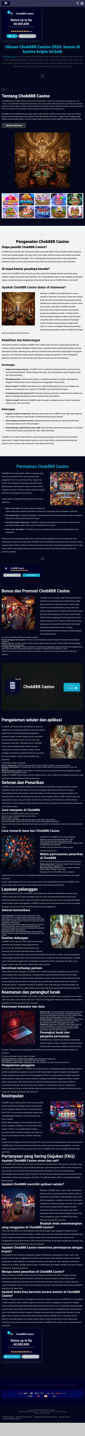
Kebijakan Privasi (8, 1417)
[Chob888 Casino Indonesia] (6, 3)
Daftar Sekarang (31, 575)
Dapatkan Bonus (28, 36)
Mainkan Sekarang (14, 125)
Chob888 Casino (25, 13)
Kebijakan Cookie (64, 1417)
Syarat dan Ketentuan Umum (11, 1418)
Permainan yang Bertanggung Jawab (45, 1417)
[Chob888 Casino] (11, 14)
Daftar (13, 36)
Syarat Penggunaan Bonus (23, 1417)
